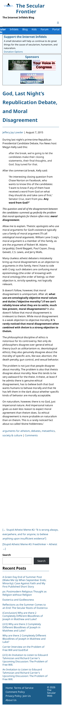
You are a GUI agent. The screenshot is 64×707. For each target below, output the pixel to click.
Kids (34, 29)
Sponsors (32, 57)
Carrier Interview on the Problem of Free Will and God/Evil (23, 648)
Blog (25, 29)
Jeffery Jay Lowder (12, 132)
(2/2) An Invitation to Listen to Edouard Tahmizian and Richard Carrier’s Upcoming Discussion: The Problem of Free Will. (25, 659)
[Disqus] (30, 481)
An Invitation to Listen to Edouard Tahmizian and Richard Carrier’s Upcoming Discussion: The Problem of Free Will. (25, 674)
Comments (31, 435)
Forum (44, 29)
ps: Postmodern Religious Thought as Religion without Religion (24, 593)
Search (6, 554)
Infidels (14, 29)
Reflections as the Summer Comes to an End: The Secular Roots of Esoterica (25, 606)
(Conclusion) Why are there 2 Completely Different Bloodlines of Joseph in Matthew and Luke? (22, 616)
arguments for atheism (16, 431)
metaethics (48, 431)
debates (36, 431)
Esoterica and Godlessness (18, 599)
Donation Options (13, 51)
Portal (55, 29)
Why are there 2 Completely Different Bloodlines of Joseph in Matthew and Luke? (24, 639)
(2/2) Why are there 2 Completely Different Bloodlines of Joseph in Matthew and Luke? (21, 627)
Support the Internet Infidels (25, 37)
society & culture (12, 435)
